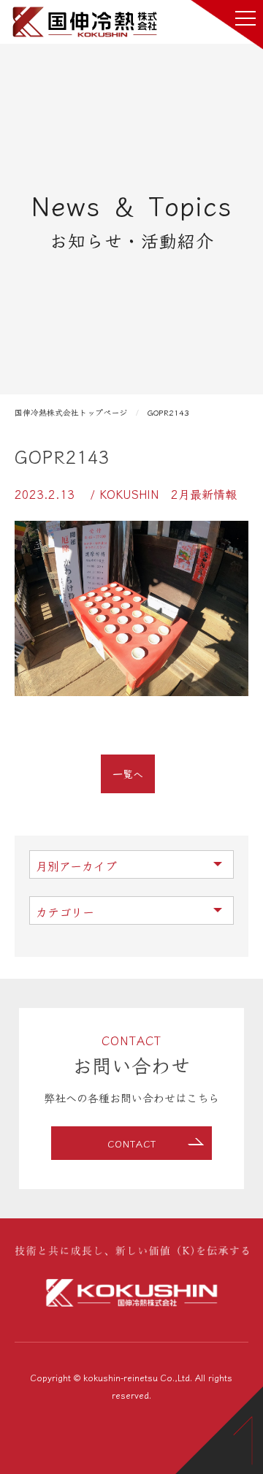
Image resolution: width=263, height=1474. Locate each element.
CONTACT (131, 1143)
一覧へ (128, 773)
